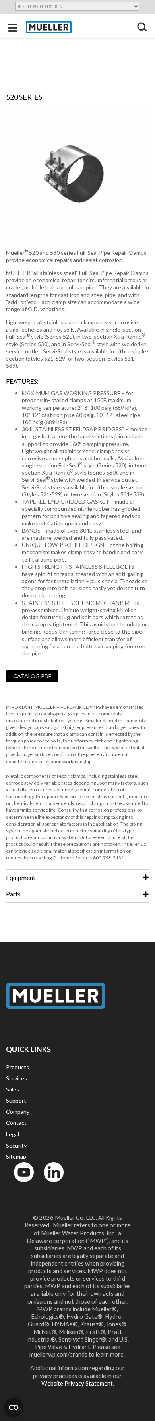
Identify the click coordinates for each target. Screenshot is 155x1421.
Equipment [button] (20, 877)
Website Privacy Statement (77, 1383)
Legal (12, 1134)
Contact (16, 1122)
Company (17, 1111)
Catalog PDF (32, 676)
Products (17, 1067)
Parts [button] (13, 894)
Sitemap (16, 1156)
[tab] (77, 878)
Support (16, 1100)
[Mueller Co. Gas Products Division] (49, 27)
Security (16, 1145)
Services (16, 1078)
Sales (12, 1089)
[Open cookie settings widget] (13, 1407)
